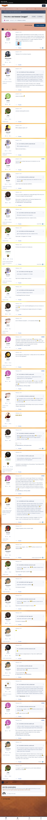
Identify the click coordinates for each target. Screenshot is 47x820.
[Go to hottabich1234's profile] (8, 683)
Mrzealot (8, 75)
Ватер (8, 419)
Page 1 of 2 (14, 29)
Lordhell (7, 20)
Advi (8, 652)
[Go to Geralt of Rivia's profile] (8, 54)
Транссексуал (22, 696)
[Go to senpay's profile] (8, 96)
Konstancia (8, 551)
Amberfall (8, 132)
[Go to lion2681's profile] (8, 500)
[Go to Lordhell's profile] (4, 20)
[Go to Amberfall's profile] (8, 128)
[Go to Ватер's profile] (8, 415)
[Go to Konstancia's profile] (8, 547)
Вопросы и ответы (22, 20)
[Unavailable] (18, 42)
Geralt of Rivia (8, 58)
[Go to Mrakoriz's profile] (8, 247)
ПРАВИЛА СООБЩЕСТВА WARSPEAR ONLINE (12, 11)
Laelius (8, 359)
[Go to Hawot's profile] (8, 320)
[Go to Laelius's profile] (8, 354)
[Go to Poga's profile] (8, 111)
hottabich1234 (8, 687)
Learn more (2, 2)
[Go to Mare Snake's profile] (8, 194)
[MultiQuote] (16, 48)
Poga (40, 47)
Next (7, 29)
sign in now (28, 788)
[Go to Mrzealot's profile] (8, 71)
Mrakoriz (8, 251)
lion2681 (8, 504)
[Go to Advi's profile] (8, 647)
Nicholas (8, 532)
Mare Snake (8, 199)
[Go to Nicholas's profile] (8, 528)
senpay (8, 100)
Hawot (8, 325)
